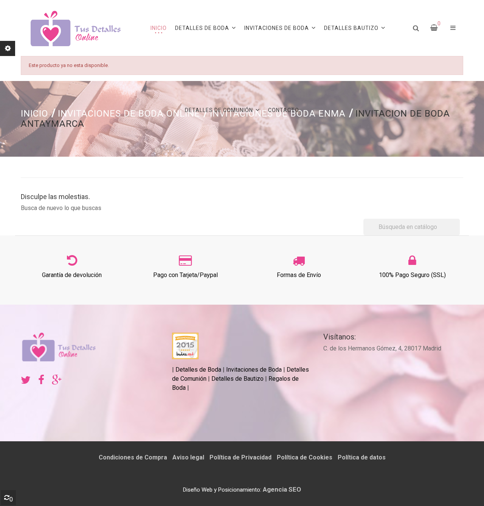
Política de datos (362, 457)
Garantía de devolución (72, 275)
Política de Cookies (304, 457)
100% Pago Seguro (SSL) (412, 275)
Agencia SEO (282, 489)
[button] (453, 28)
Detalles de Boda (198, 369)
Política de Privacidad (240, 457)
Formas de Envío (299, 275)
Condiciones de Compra (133, 457)
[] (457, 233)
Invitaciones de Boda (254, 369)
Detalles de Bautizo (237, 378)
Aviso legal (188, 457)
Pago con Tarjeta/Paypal (185, 275)
